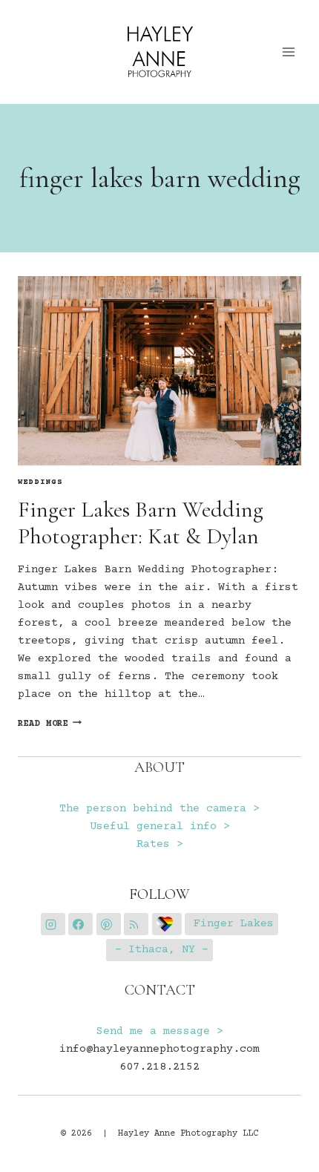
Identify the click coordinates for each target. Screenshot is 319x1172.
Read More (50, 724)
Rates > (160, 844)
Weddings (40, 482)
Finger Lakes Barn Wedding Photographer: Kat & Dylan (140, 523)
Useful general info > (160, 826)
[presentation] (159, 370)
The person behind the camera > (159, 808)
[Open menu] (289, 51)
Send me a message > (159, 1031)
